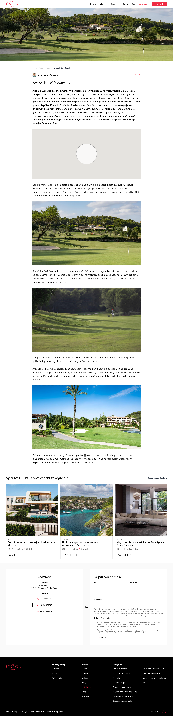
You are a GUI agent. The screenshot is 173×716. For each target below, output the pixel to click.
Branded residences (152, 673)
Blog (133, 4)
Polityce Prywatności (102, 618)
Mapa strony (11, 711)
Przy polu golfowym (121, 673)
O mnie (93, 4)
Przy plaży (117, 678)
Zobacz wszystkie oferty (157, 478)
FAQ (84, 691)
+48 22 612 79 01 (45, 599)
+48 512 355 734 (45, 611)
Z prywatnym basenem (123, 696)
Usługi (125, 4)
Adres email (99, 591)
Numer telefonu (135, 591)
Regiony (114, 4)
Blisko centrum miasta (122, 701)
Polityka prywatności (30, 711)
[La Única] (13, 666)
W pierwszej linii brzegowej (125, 691)
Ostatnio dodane (120, 668)
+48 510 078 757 (45, 605)
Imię (96, 582)
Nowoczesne (148, 682)
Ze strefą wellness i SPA (153, 668)
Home (34, 68)
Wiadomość (99, 600)
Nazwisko (133, 582)
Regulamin (59, 711)
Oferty (103, 4)
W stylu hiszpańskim (121, 682)
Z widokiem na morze (122, 687)
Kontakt (159, 4)
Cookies (47, 711)
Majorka (49, 68)
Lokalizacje (144, 4)
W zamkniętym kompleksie (154, 678)
